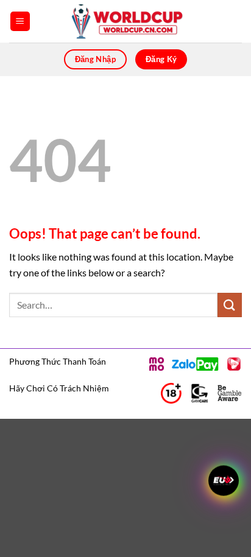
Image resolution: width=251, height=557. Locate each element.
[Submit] (229, 305)
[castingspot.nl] (125, 21)
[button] (20, 22)
